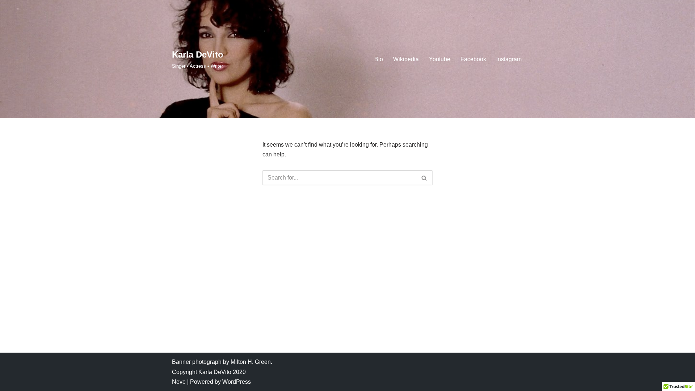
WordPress (236, 382)
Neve (179, 382)
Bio (378, 59)
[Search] (424, 177)
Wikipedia (406, 59)
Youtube (439, 59)
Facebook (473, 59)
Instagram (509, 59)
